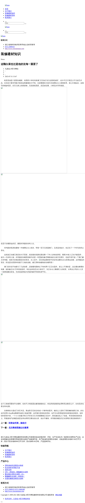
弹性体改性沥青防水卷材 (14, 465)
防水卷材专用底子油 (12, 467)
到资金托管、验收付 (17, 423)
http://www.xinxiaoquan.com (14, 48)
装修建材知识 (10, 13)
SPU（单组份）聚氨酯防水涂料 (16, 472)
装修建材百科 (10, 15)
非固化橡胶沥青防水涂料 (14, 478)
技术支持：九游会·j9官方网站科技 (17, 499)
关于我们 (8, 11)
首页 (6, 9)
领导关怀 (8, 470)
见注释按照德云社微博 (18, 427)
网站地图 (58, 495)
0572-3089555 (10, 47)
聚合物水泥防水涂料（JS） (15, 474)
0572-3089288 (20, 489)
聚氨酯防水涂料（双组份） (15, 476)
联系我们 (8, 17)
